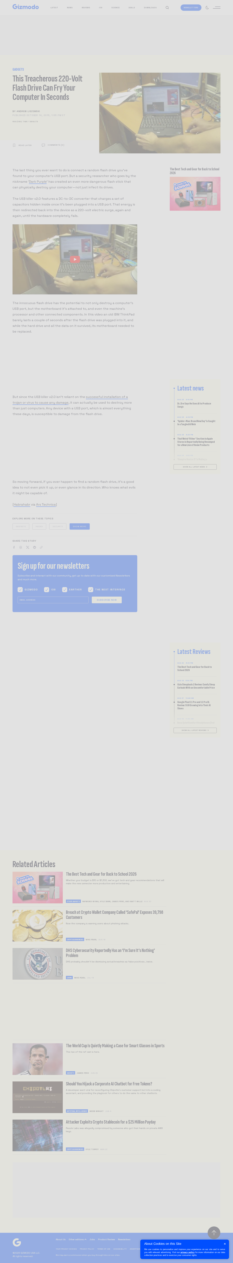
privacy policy (187, 1252)
